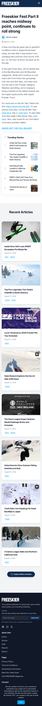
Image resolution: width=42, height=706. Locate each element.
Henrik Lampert (11, 37)
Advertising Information (11, 669)
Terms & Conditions (10, 665)
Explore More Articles (22, 574)
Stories (4, 640)
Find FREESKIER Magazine (12, 676)
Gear (4, 644)
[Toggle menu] (39, 3)
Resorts (5, 648)
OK (21, 702)
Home (4, 637)
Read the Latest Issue (10, 672)
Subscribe (35, 618)
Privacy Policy (7, 661)
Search (4, 651)
